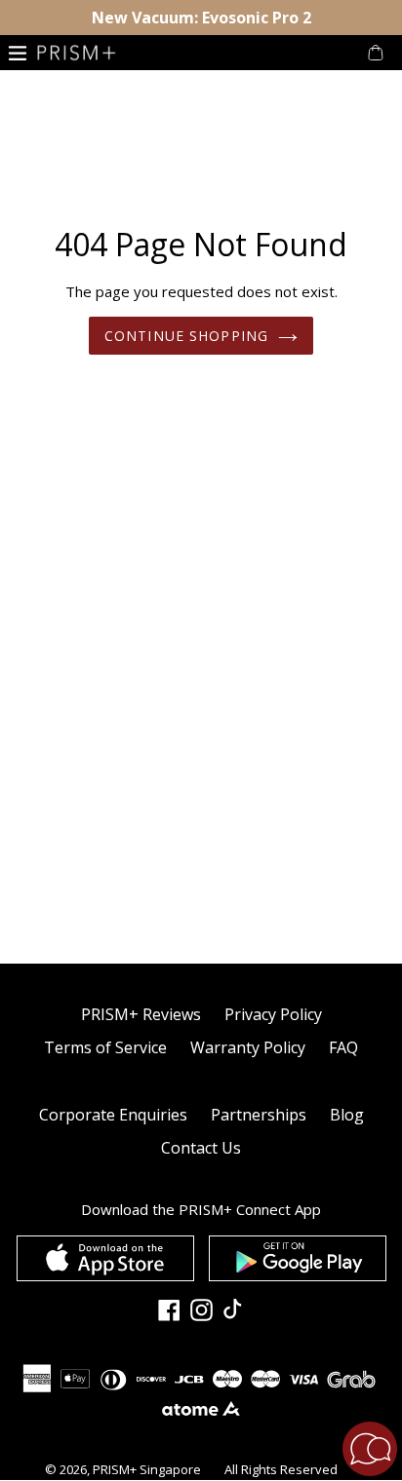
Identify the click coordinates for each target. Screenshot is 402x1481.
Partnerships (258, 1114)
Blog (347, 1114)
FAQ (343, 1047)
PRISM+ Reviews (141, 1014)
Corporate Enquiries (113, 1114)
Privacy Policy (273, 1014)
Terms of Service (105, 1047)
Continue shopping (186, 335)
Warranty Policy (247, 1047)
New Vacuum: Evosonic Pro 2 (201, 17)
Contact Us (201, 1147)
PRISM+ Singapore (147, 1469)
